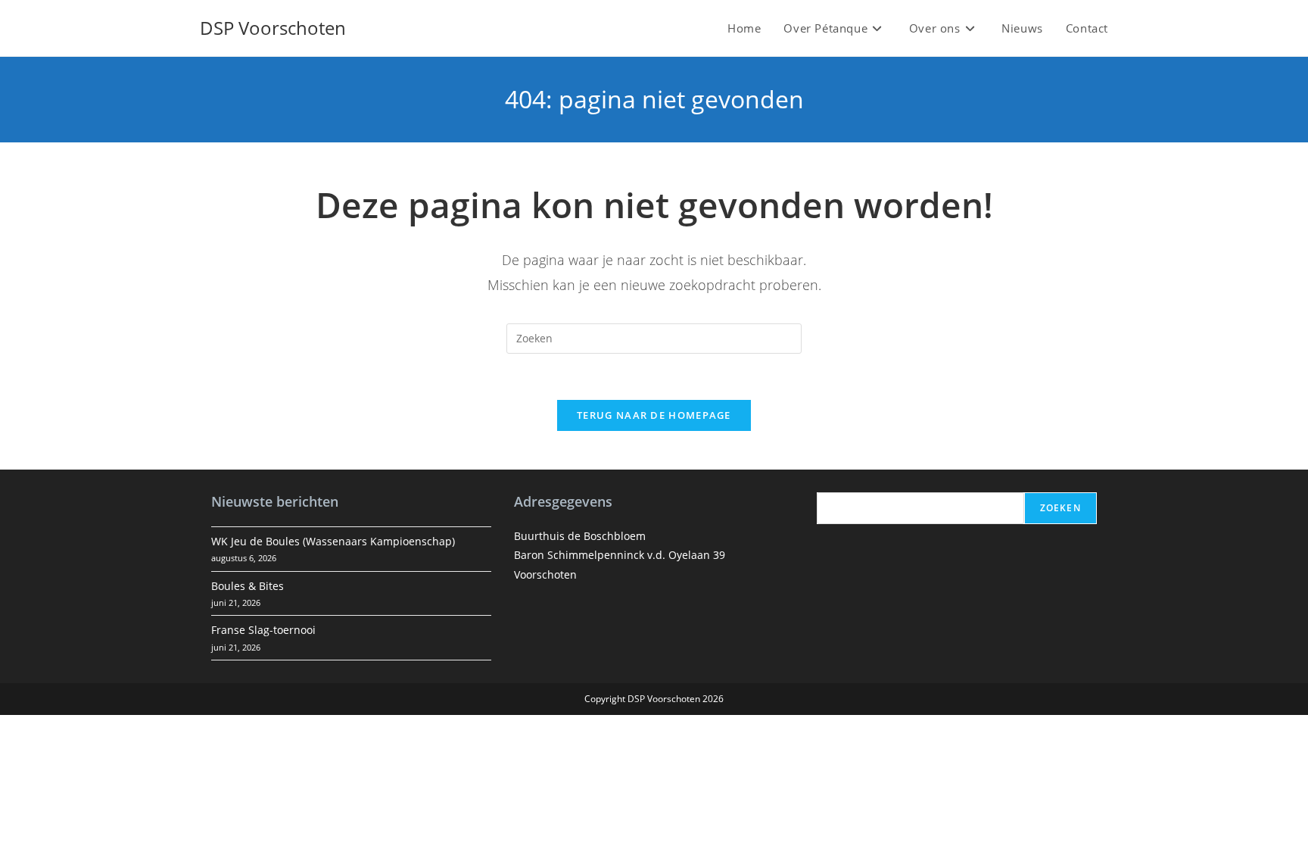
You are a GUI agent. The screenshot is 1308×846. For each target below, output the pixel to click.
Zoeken (1060, 507)
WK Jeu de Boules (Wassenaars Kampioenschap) (333, 541)
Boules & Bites (247, 586)
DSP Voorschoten (273, 27)
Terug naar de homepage (654, 415)
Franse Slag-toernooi (263, 630)
